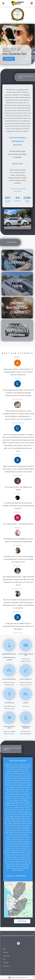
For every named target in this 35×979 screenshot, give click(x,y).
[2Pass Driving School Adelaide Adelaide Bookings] (31, 3)
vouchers (6, 955)
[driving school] (26, 645)
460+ (8, 197)
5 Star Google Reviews (8, 201)
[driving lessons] (9, 670)
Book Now (8, 59)
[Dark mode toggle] (33, 977)
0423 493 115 (7, 974)
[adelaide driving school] (17, 497)
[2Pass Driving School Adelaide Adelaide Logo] (17, 3)
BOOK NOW (17, 164)
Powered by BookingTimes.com (19, 977)
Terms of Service (7, 970)
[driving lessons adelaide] (26, 670)
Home (4, 949)
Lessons (6, 952)
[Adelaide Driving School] (17, 362)
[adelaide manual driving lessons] (9, 645)
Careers (6, 962)
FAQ (4, 959)
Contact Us (7, 966)
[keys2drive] (26, 718)
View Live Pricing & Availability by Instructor (17, 141)
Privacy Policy (6, 972)
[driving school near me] (9, 694)
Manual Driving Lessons (9, 654)
